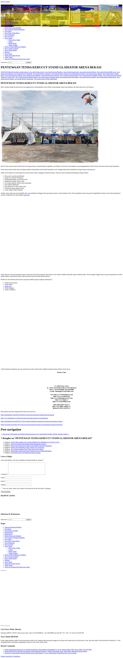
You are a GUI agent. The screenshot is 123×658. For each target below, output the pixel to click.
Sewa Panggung (10, 35)
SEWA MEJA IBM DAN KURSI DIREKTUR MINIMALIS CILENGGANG (35, 442)
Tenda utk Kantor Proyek (12, 55)
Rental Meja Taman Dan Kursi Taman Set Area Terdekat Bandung (31, 451)
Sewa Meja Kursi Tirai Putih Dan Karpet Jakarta (25, 453)
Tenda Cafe (8, 286)
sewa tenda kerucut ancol (36, 72)
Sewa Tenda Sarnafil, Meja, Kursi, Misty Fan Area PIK (74, 649)
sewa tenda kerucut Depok (77, 74)
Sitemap (7, 52)
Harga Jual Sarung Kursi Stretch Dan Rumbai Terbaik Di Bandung (31, 446)
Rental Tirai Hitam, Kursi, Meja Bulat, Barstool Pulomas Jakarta (67, 651)
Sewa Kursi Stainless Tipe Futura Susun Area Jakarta (27, 449)
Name (3, 477)
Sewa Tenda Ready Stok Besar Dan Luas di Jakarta (60, 653)
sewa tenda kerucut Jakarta (94, 74)
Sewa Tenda (8, 38)
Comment (4, 474)
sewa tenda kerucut (22, 72)
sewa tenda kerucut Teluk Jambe (44, 79)
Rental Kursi (8, 26)
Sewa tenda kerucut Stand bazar (106, 77)
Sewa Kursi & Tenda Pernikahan (15, 29)
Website (3, 485)
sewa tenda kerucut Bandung (54, 72)
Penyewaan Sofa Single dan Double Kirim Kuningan (18, 434)
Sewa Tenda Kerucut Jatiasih (13, 75)
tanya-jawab (8, 54)
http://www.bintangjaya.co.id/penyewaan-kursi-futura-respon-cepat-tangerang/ (24, 418)
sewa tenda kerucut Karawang (50, 75)
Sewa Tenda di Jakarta (11, 48)
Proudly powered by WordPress (10, 656)
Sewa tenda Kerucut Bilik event (106, 72)
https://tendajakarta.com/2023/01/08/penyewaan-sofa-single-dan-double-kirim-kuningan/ (27, 415)
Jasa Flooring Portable (11, 22)
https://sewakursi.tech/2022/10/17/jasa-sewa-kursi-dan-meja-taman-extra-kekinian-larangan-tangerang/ (32, 424)
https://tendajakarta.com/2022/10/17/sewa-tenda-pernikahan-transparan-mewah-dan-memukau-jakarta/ (31, 421)
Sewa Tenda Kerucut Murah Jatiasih (26, 77)
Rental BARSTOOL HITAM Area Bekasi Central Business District (25, 651)
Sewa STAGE (9, 36)
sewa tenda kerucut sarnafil (87, 77)
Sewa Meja (8, 31)
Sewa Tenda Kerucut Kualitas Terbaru (90, 75)
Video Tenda (8, 57)
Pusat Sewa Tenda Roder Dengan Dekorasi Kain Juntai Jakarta (24, 653)
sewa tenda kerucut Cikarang (41, 74)
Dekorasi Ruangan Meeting (13, 19)
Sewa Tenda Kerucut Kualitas (69, 75)
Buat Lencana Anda (5, 625)
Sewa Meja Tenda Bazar (12, 33)
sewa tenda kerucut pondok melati (48, 77)
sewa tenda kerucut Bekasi (88, 72)
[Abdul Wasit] (10, 624)
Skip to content (5, 1)
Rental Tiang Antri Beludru (13, 28)
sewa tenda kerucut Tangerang (24, 79)
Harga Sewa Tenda (14, 40)
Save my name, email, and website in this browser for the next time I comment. (27, 488)
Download (8, 21)
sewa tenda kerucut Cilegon (59, 74)
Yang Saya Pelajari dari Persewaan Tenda (17, 59)
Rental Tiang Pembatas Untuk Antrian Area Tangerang (27, 447)
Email (3, 481)
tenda (55, 79)
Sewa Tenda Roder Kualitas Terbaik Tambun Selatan (52, 434)
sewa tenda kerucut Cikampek (23, 74)
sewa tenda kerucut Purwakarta (69, 77)
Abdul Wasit (3, 570)
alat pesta (26, 195)
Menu (3, 15)
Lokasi (10, 41)
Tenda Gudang (12, 45)
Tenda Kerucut (12, 72)
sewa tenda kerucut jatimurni (31, 75)
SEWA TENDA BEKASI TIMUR (15, 47)
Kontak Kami (9, 24)
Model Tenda (12, 43)
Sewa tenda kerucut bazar (71, 72)
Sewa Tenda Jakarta (11, 50)
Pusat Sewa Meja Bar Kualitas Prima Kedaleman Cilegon (28, 444)
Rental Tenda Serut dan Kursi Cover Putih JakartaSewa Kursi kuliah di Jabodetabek (30, 649)
